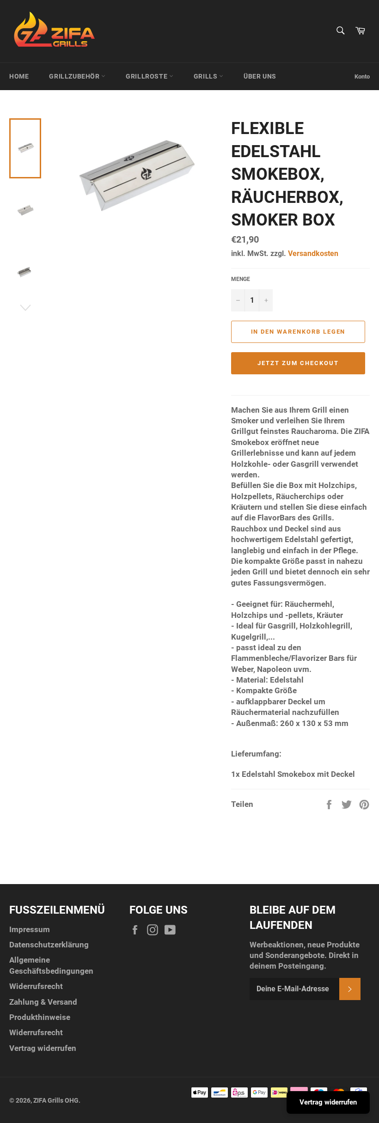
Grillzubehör (75, 76)
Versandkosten (313, 253)
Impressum (29, 929)
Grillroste (147, 76)
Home (19, 76)
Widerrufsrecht (36, 986)
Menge (240, 279)
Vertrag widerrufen (42, 1048)
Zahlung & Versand (43, 1002)
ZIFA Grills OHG (56, 1100)
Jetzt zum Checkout (297, 363)
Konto (362, 76)
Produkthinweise (39, 1017)
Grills (206, 76)
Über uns (260, 76)
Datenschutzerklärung (49, 944)
